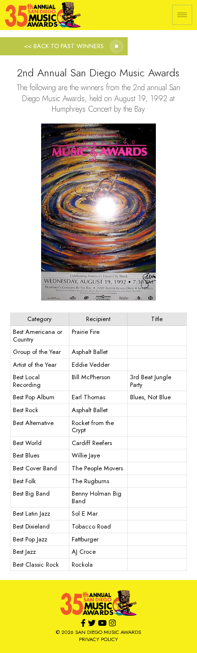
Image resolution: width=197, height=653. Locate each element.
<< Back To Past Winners (64, 46)
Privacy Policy (98, 639)
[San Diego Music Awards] (98, 603)
